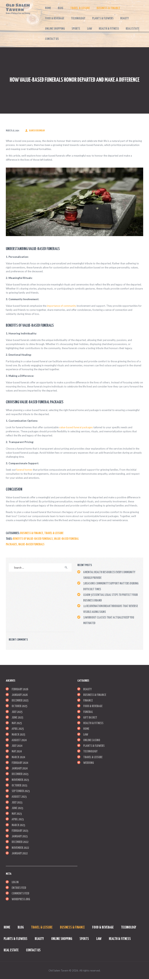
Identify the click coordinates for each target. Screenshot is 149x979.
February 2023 (20, 831)
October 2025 (19, 706)
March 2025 (18, 734)
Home (86, 729)
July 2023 (17, 802)
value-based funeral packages (76, 427)
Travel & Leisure (53, 533)
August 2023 (19, 796)
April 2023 (18, 819)
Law (85, 734)
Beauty (87, 689)
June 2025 (17, 717)
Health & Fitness (93, 723)
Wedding (88, 763)
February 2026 (20, 689)
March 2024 (18, 757)
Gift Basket (90, 717)
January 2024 (20, 768)
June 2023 (17, 808)
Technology (90, 751)
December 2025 (20, 700)
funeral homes (24, 469)
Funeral (88, 712)
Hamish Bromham (37, 130)
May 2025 (17, 723)
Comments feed (20, 893)
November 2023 (20, 780)
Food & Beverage (92, 706)
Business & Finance (31, 533)
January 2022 (20, 853)
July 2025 (17, 712)
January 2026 (20, 695)
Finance (88, 700)
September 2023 (21, 791)
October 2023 (19, 785)
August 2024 (19, 740)
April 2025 (18, 729)
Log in (15, 882)
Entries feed (19, 888)
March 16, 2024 (12, 130)
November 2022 (20, 848)
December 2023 (20, 774)
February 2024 (20, 763)
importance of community (61, 305)
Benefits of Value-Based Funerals (33, 538)
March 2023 (18, 825)
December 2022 (20, 842)
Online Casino (91, 740)
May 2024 (17, 751)
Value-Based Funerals (31, 544)
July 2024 (17, 746)
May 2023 (17, 813)
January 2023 (20, 836)
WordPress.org (21, 899)
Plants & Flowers (94, 746)
